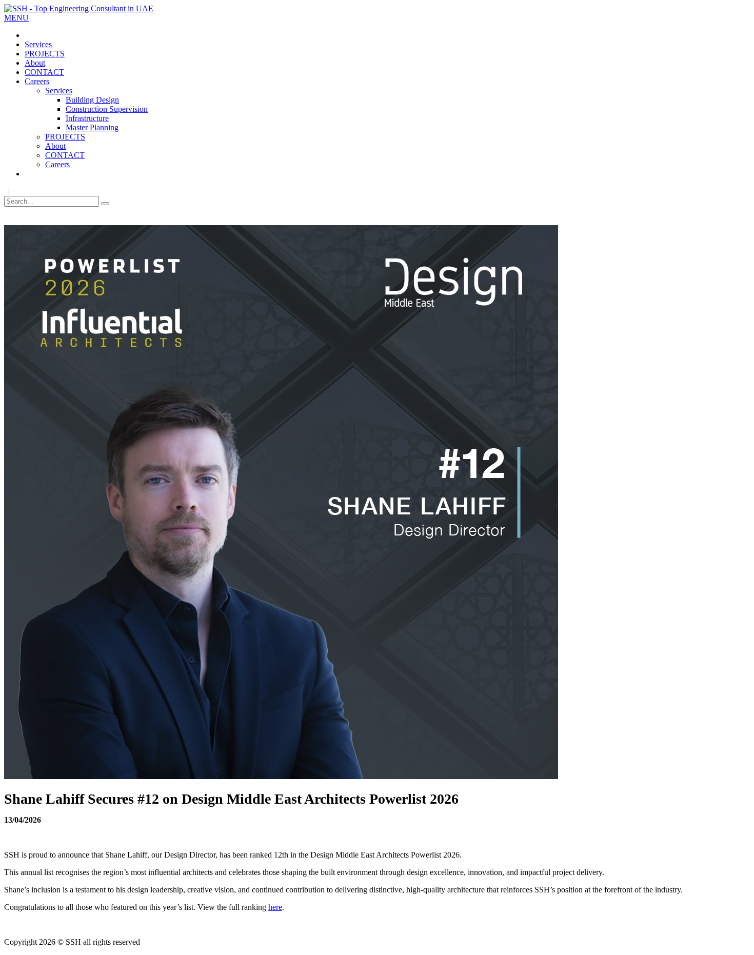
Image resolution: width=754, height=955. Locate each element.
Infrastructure (87, 118)
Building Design (92, 99)
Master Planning (92, 127)
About (35, 62)
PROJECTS (45, 53)
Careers (37, 81)
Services (38, 44)
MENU (16, 17)
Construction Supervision (107, 109)
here (275, 907)
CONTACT (44, 72)
